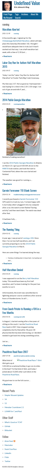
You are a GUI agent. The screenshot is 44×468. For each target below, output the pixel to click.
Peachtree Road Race (10, 374)
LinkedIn (8, 453)
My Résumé (8, 17)
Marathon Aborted (10, 29)
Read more (8, 56)
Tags (17, 14)
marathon (22, 104)
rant (20, 317)
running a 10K (28, 238)
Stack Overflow (11, 449)
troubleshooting (18, 194)
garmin (31, 194)
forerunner (36, 194)
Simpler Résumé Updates (14, 395)
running (16, 33)
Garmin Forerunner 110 (29, 199)
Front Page (8, 14)
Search (18, 17)
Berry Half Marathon (30, 278)
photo (27, 356)
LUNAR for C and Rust (13, 411)
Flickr (7, 457)
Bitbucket (8, 430)
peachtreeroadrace (20, 356)
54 (6, 399)
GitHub (7, 426)
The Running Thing (10, 229)
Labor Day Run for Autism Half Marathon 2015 (21, 64)
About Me (34, 14)
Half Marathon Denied (12, 270)
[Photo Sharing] (29, 360)
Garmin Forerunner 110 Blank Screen (19, 190)
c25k (23, 317)
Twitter (7, 461)
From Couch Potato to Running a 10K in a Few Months (21, 311)
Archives (24, 14)
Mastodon (9, 445)
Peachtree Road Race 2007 (15, 352)
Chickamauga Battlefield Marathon (16, 41)
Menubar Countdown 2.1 (14, 407)
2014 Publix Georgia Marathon (16, 100)
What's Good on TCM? (13, 422)
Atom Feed (9, 441)
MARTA (5, 168)
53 (6, 403)
